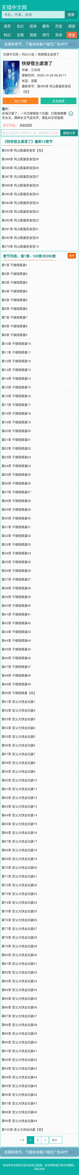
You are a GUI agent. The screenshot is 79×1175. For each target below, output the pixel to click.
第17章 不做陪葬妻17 (16, 404)
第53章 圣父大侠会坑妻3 (18, 719)
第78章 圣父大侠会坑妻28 (19, 937)
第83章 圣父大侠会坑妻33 (19, 981)
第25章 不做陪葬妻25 (16, 474)
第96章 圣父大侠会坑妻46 (19, 1094)
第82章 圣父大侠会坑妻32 (19, 972)
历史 (58, 26)
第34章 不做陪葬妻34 (16, 553)
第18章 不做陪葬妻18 (16, 413)
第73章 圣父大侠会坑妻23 (19, 893)
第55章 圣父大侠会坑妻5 (18, 736)
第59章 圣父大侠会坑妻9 (18, 771)
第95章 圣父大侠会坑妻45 (19, 1086)
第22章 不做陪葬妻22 (16, 448)
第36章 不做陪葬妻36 (16, 570)
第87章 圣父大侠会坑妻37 (19, 1016)
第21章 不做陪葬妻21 (16, 439)
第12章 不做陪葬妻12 (16, 361)
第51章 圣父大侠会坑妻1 (18, 701)
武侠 (33, 26)
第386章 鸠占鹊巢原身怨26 (20, 185)
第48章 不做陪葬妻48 (16, 675)
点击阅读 (58, 101)
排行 (45, 34)
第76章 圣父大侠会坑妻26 (19, 920)
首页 (7, 26)
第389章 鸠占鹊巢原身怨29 (20, 159)
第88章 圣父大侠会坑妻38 (19, 1024)
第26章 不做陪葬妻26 (16, 483)
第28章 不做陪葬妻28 (16, 500)
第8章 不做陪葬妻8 (14, 326)
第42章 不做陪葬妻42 (16, 623)
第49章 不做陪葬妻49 (16, 684)
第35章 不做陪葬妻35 (16, 562)
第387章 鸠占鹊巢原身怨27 (20, 176)
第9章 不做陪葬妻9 (14, 335)
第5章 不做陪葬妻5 (14, 300)
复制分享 (69, 133)
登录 (71, 34)
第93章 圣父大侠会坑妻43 (19, 1068)
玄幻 (20, 26)
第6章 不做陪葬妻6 (14, 308)
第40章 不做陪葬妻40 (16, 605)
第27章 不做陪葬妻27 (16, 492)
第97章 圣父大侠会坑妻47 (19, 1103)
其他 (33, 34)
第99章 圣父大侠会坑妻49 (19, 1120)
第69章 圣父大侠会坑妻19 (19, 858)
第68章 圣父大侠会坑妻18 (19, 850)
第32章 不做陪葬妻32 (16, 535)
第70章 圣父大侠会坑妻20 (19, 867)
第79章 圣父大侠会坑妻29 (19, 946)
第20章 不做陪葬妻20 (16, 431)
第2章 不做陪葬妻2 (14, 273)
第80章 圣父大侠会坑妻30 (19, 955)
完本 (58, 34)
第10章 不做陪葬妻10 (16, 343)
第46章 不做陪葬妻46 (16, 658)
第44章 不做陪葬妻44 (16, 640)
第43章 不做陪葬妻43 (16, 631)
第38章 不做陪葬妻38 (16, 588)
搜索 (71, 14)
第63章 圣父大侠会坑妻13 (19, 806)
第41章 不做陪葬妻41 (16, 614)
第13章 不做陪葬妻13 (16, 369)
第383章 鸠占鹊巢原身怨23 (20, 211)
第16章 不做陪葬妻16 (16, 396)
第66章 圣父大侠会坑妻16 (19, 832)
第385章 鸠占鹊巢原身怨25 (20, 194)
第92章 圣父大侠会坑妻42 (19, 1059)
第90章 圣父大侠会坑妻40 (19, 1042)
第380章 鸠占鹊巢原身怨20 (20, 237)
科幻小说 (28, 54)
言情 (20, 34)
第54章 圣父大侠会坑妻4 (18, 727)
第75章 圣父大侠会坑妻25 (19, 911)
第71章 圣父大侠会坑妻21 (19, 876)
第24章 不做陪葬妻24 (16, 465)
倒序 (72, 255)
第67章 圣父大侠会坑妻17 (19, 841)
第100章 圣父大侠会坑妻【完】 (23, 1129)
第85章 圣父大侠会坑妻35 (19, 998)
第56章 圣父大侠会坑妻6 (18, 745)
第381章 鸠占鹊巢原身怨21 (20, 229)
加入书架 (20, 101)
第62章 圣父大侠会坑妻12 (19, 797)
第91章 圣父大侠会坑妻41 (19, 1051)
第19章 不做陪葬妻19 (16, 422)
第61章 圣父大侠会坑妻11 (19, 789)
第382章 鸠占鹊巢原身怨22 (20, 220)
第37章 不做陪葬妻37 (16, 579)
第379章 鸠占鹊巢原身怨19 (20, 246)
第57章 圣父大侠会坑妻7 (18, 754)
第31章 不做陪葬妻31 (16, 527)
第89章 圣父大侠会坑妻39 (19, 1033)
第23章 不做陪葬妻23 (16, 457)
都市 (45, 26)
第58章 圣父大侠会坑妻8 (18, 762)
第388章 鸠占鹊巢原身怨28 (20, 167)
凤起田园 (26, 125)
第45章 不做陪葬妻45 (16, 649)
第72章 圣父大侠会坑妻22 (19, 885)
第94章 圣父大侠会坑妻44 (19, 1077)
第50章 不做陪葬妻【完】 (19, 693)
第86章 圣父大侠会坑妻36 (19, 1007)
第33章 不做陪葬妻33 (16, 544)
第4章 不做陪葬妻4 (14, 291)
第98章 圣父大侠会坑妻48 (19, 1112)
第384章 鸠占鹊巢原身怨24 (20, 202)
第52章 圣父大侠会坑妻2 (18, 710)
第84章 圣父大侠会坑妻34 (19, 989)
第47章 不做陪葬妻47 (16, 666)
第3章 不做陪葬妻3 (14, 282)
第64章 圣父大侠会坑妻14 (19, 815)
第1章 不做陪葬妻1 (14, 265)
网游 (71, 26)
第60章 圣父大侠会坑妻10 (19, 780)
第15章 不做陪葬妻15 (16, 387)
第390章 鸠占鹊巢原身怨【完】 (23, 150)
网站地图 (39, 1169)
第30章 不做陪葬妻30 (16, 518)
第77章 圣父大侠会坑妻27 (19, 928)
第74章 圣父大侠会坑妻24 (19, 902)
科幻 (7, 34)
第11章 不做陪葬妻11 (16, 352)
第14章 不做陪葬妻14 (16, 378)
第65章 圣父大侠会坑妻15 (19, 824)
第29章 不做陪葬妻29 (16, 509)
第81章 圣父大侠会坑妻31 (19, 963)
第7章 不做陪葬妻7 (14, 317)
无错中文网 (14, 7)
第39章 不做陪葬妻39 (16, 596)
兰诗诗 (35, 69)
